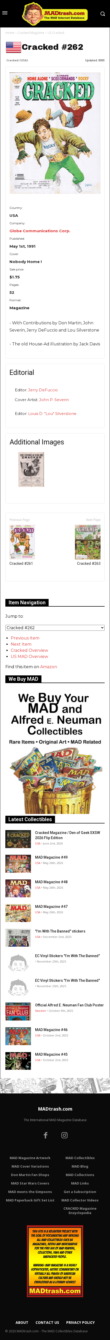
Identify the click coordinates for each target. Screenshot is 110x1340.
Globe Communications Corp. (39, 230)
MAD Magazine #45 (51, 1054)
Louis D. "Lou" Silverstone (52, 413)
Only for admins (23, 590)
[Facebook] (45, 1136)
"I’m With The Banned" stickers (60, 931)
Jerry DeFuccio (43, 389)
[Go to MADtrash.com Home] (55, 14)
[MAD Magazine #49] (18, 864)
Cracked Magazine (31, 33)
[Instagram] (64, 1136)
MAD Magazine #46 (51, 1030)
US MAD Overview (29, 656)
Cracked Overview (29, 650)
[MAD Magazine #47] (18, 913)
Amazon (48, 666)
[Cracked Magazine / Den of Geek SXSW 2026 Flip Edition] (18, 839)
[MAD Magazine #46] (18, 1036)
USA (37, 843)
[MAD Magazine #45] (18, 1061)
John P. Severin (54, 399)
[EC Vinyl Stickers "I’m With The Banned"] (18, 962)
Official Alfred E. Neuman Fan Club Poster (69, 1005)
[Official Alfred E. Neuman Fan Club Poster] (18, 1012)
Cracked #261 (21, 563)
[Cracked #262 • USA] (55, 133)
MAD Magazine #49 (51, 857)
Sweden (40, 1011)
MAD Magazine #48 (51, 882)
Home (9, 33)
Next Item (21, 644)
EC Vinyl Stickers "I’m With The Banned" (67, 956)
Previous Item (25, 638)
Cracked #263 (89, 563)
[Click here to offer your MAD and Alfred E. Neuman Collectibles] (55, 812)
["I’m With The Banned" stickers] (18, 938)
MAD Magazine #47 (51, 907)
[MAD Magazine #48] (18, 888)
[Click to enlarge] (31, 485)
